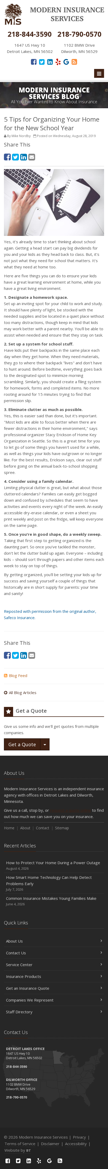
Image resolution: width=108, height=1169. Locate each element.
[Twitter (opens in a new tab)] (42, 61)
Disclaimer (50, 1143)
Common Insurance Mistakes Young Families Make (51, 901)
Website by (17, 1150)
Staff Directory (19, 1011)
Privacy (79, 1137)
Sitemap (62, 827)
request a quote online (70, 810)
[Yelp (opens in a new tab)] (58, 61)
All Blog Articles (22, 692)
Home (9, 827)
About (25, 827)
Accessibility (76, 1143)
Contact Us (16, 952)
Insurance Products (23, 976)
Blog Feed (18, 675)
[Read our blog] (74, 61)
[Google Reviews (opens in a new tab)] (66, 61)
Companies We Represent (29, 1000)
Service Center (19, 964)
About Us (14, 941)
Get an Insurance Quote (27, 988)
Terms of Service (19, 1143)
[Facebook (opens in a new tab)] (33, 61)
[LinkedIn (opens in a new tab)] (50, 61)
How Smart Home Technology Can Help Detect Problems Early (49, 883)
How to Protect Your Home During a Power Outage (53, 865)
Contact (42, 827)
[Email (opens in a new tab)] (31, 156)
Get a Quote (22, 744)
